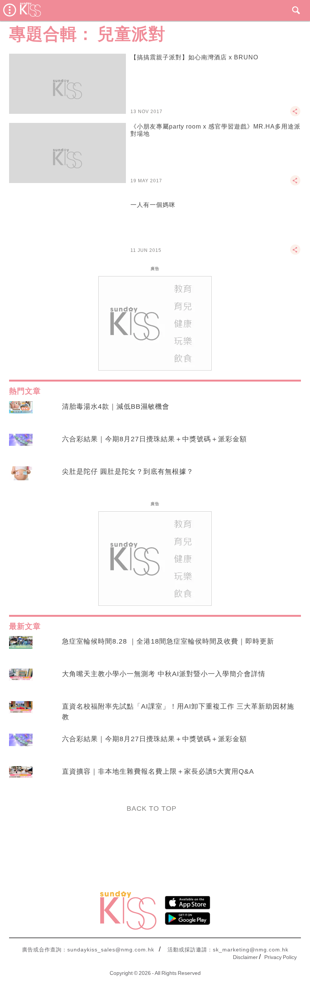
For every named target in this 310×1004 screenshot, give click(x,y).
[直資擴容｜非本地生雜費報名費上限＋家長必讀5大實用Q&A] (21, 778)
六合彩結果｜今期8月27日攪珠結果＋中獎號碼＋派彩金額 (154, 439)
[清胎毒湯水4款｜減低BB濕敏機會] (21, 413)
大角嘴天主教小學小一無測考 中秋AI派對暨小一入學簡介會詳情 (163, 674)
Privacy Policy (280, 957)
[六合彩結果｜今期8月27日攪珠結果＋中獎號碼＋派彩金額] (21, 446)
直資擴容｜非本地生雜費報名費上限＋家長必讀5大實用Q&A (158, 771)
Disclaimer (245, 957)
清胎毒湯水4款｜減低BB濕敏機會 (115, 406)
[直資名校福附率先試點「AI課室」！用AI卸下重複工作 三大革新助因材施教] (21, 713)
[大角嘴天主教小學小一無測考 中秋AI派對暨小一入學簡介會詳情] (21, 681)
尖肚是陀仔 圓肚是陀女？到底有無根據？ (128, 471)
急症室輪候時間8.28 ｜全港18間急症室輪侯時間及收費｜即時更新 (168, 641)
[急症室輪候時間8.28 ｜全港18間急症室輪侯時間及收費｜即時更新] (21, 648)
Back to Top (152, 808)
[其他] (295, 114)
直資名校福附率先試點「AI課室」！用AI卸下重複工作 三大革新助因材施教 (178, 712)
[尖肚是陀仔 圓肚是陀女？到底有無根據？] (21, 478)
